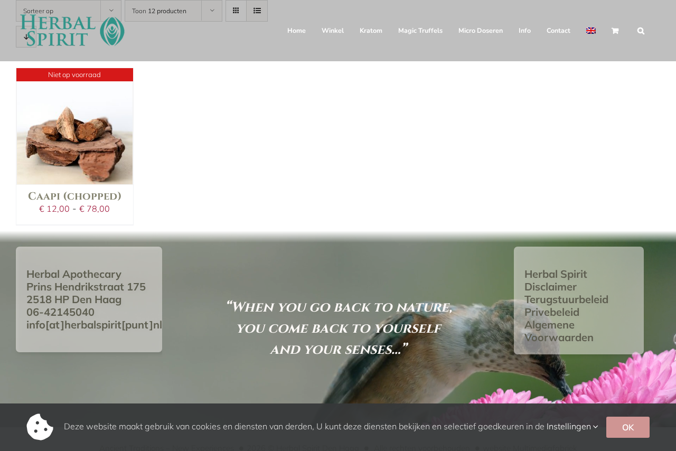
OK (628, 427)
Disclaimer (550, 286)
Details (74, 94)
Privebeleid (551, 311)
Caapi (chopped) (74, 196)
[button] (640, 30)
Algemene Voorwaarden (559, 331)
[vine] (75, 126)
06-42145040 (60, 311)
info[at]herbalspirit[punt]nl (94, 324)
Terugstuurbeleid (566, 299)
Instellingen (570, 426)
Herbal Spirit (555, 273)
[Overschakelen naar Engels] (591, 30)
